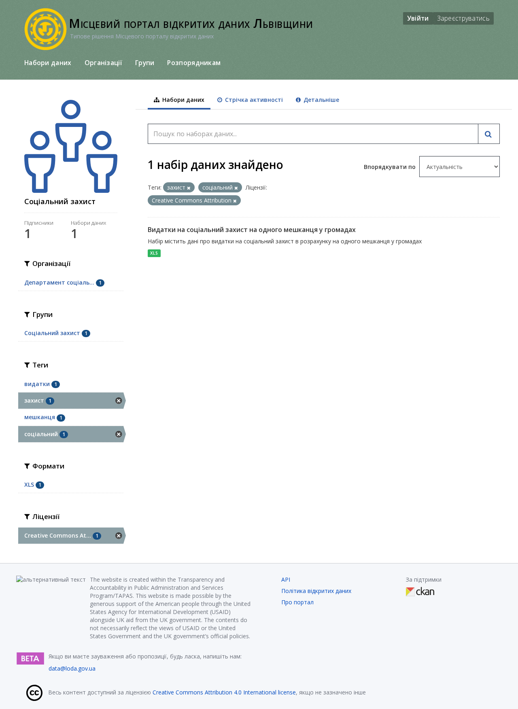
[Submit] (489, 134)
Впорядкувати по (390, 167)
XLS (154, 253)
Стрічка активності (253, 99)
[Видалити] (189, 188)
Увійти (418, 18)
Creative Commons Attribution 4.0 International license (224, 692)
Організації (103, 62)
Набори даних (48, 62)
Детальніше (320, 99)
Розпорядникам (194, 62)
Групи (145, 62)
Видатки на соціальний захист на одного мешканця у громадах (252, 229)
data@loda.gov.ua (72, 668)
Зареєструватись (463, 18)
